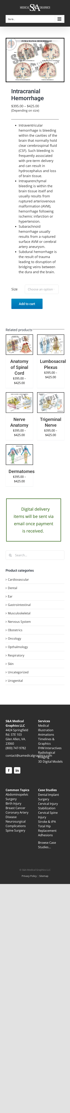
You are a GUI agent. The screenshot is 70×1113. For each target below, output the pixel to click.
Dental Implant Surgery (48, 797)
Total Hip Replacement (47, 828)
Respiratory (16, 655)
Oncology (14, 638)
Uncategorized (18, 672)
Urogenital (15, 681)
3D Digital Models (50, 761)
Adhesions (45, 835)
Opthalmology (18, 647)
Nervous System (19, 622)
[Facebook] (9, 770)
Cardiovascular (18, 579)
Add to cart (27, 304)
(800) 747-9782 (16, 748)
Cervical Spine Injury (48, 815)
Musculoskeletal (19, 613)
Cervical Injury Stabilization (48, 806)
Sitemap (43, 876)
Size (14, 289)
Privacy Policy (29, 876)
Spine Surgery (15, 830)
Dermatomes (22, 471)
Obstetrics (15, 630)
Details (14, 349)
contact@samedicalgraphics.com (29, 755)
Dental (12, 588)
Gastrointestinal (19, 605)
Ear (10, 596)
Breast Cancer (15, 808)
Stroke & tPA (47, 822)
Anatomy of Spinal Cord (19, 367)
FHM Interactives (50, 748)
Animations (46, 735)
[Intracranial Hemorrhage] (35, 60)
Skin (11, 664)
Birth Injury (13, 803)
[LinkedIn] (17, 770)
